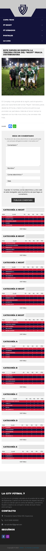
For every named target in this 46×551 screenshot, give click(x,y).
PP (37, 214)
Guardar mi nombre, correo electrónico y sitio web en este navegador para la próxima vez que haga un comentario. (23, 192)
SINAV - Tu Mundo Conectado (29, 548)
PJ (24, 214)
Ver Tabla (23, 229)
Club (14, 214)
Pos (3, 214)
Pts (42, 214)
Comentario (12, 145)
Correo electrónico (14, 175)
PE (33, 214)
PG (29, 214)
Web (9, 181)
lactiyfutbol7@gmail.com (13, 524)
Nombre (11, 168)
